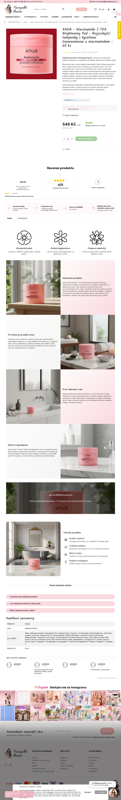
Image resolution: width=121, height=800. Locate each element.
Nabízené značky (94, 757)
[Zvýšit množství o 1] (72, 139)
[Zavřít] (113, 783)
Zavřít (82, 148)
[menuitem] (13, 17)
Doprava (35, 757)
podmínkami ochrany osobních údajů (103, 737)
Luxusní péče (93, 768)
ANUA (27, 624)
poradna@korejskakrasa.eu (107, 1)
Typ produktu (93, 760)
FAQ (33, 763)
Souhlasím (102, 792)
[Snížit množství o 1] (64, 139)
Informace (50, 792)
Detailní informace (68, 94)
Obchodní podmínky (38, 768)
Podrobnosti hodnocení (89, 52)
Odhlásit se (64, 768)
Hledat (63, 9)
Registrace (64, 757)
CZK (102, 9)
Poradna (82, 9)
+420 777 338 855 (20, 1)
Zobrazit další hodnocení (107, 678)
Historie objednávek (67, 766)
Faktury (63, 763)
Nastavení (88, 792)
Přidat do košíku (85, 139)
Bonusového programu (82, 100)
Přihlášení (64, 760)
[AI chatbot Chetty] (113, 792)
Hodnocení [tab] (22, 218)
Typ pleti (91, 763)
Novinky (91, 766)
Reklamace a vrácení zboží (41, 760)
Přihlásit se (107, 731)
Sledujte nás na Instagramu (68, 687)
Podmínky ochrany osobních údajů (43, 771)
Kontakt (34, 766)
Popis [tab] (9, 218)
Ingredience (92, 771)
